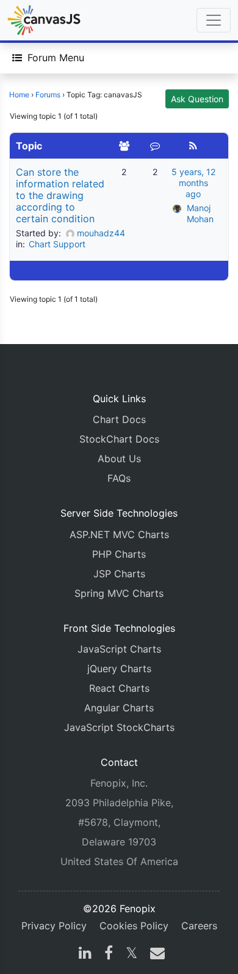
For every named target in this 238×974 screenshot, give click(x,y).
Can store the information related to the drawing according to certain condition (60, 195)
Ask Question (197, 99)
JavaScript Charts (119, 649)
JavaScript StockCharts (119, 727)
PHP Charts (119, 554)
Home (19, 94)
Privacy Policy (54, 926)
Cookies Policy (133, 926)
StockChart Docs (119, 439)
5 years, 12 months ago (193, 183)
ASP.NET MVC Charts (119, 534)
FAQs (119, 478)
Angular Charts (119, 708)
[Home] (44, 20)
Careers (199, 926)
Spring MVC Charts (119, 593)
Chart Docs (119, 419)
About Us (119, 458)
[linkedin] (85, 954)
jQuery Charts (119, 668)
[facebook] (108, 954)
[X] (131, 954)
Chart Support (57, 244)
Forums (47, 94)
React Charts (119, 688)
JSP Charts (119, 574)
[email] (155, 954)
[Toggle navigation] (214, 20)
